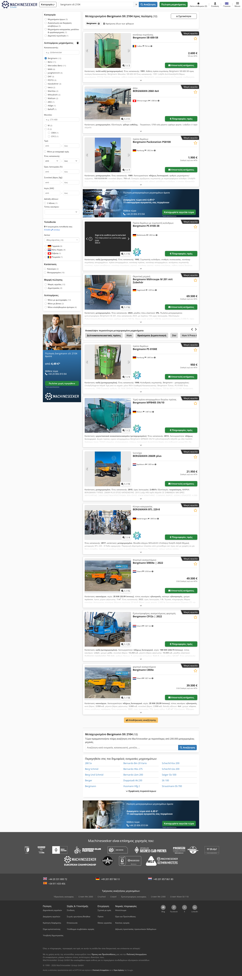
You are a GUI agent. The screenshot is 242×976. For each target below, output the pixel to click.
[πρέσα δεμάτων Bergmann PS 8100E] (108, 362)
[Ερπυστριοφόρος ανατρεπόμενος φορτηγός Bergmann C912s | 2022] (108, 629)
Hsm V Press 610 (191, 335)
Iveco (51, 87)
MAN (51, 69)
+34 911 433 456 (56, 883)
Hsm (129, 335)
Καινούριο (53, 268)
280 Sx (88, 763)
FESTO (52, 80)
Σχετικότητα (184, 16)
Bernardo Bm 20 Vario (135, 763)
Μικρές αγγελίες (56, 284)
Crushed (102, 896)
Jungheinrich (55, 72)
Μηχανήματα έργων (58, 19)
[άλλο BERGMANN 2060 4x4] (108, 104)
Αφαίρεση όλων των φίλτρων (119, 23)
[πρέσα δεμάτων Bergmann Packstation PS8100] (108, 155)
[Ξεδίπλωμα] (141, 80)
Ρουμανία (57, 257)
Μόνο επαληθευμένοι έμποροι (62, 307)
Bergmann (54, 58)
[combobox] (62, 240)
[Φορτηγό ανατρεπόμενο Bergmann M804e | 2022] (108, 576)
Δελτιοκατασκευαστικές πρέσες (104, 335)
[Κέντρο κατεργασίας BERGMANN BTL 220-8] (108, 522)
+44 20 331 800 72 (57, 879)
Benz (52, 62)
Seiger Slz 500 (169, 774)
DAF (51, 76)
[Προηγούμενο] (87, 50)
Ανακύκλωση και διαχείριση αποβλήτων (60, 24)
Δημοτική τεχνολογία (58, 35)
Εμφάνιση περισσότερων (142, 791)
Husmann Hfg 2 (131, 786)
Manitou (53, 91)
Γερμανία (56, 246)
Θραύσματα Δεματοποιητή (151, 335)
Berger (88, 780)
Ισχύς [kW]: (49, 188)
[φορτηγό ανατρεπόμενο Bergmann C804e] (108, 682)
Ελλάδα (52, 229)
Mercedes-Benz (57, 65)
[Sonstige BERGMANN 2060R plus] (108, 469)
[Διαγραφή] (136, 4)
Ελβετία (56, 253)
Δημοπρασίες (55, 288)
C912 (54, 136)
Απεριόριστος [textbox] (54, 240)
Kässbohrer (54, 83)
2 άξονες (52, 203)
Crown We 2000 (85, 896)
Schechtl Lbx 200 (170, 769)
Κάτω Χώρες (58, 249)
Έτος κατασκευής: (52, 156)
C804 (54, 132)
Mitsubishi (54, 94)
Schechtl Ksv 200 (170, 763)
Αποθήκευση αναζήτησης (142, 720)
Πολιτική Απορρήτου (101, 970)
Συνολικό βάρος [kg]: (53, 177)
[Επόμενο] (128, 50)
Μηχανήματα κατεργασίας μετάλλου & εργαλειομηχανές (63, 31)
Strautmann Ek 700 (172, 786)
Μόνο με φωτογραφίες (59, 300)
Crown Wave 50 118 (179, 896)
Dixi (174, 335)
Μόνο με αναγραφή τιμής (58, 151)
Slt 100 (165, 780)
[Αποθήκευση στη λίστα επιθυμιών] (195, 38)
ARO (51, 102)
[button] (237, 4)
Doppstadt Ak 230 (132, 780)
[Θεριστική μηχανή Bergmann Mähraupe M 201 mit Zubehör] (108, 292)
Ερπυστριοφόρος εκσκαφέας (133, 896)
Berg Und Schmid (94, 774)
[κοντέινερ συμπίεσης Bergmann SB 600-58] (108, 50)
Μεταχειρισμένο (55, 272)
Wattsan (53, 98)
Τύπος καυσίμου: (51, 206)
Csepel (113, 896)
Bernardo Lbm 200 (133, 774)
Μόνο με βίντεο (56, 303)
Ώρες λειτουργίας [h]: (53, 166)
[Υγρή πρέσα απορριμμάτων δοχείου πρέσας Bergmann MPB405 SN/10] (108, 415)
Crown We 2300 (158, 896)
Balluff (52, 109)
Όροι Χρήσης (119, 970)
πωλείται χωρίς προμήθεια (62, 383)
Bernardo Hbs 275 (133, 769)
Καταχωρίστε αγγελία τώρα (179, 212)
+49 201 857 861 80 (163, 879)
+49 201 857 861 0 (110, 879)
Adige (52, 105)
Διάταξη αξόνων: (51, 199)
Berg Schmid (91, 769)
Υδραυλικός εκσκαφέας (64, 896)
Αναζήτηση (149, 4)
